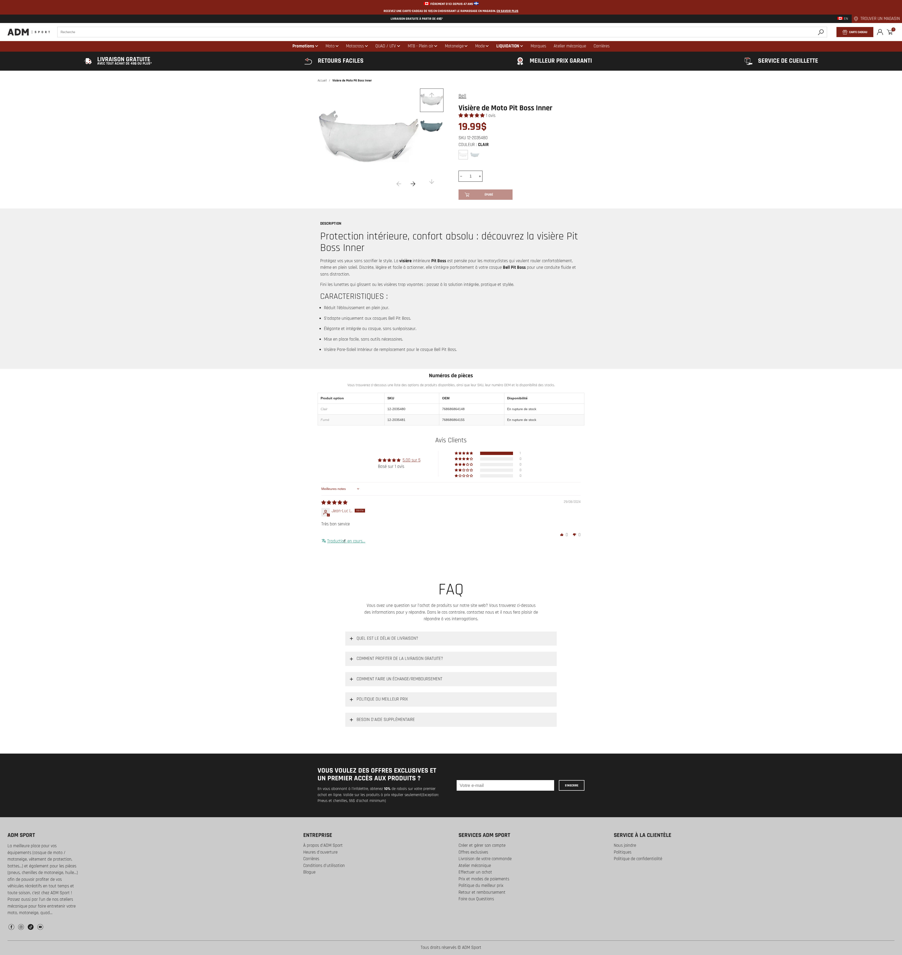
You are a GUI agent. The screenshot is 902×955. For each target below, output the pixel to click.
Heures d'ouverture (320, 852)
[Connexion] (880, 32)
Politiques (622, 852)
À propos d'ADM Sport (323, 845)
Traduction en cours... (346, 541)
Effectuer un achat (475, 872)
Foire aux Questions (476, 899)
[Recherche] (820, 32)
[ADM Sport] (29, 32)
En (845, 19)
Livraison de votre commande (485, 859)
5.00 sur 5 (411, 460)
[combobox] (442, 32)
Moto (330, 46)
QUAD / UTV (385, 46)
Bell (462, 96)
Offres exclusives (473, 852)
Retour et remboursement (482, 892)
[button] (472, 116)
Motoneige (454, 46)
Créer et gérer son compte (482, 845)
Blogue (309, 872)
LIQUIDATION (507, 46)
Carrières (311, 859)
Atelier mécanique (475, 866)
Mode (480, 46)
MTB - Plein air (420, 46)
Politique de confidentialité (638, 859)
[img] (334, 503)
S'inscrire (571, 785)
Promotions (303, 46)
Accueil (322, 80)
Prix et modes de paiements (484, 879)
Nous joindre (625, 845)
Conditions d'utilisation (324, 866)
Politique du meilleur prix (481, 886)
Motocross (355, 46)
